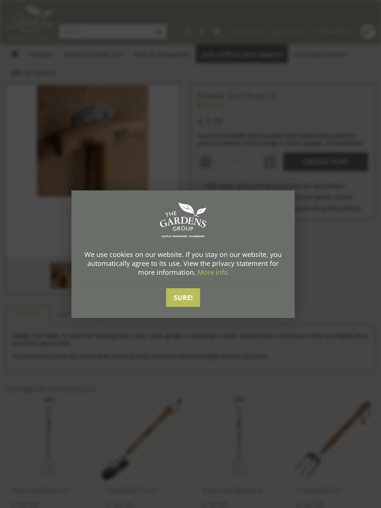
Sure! (183, 297)
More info (213, 272)
